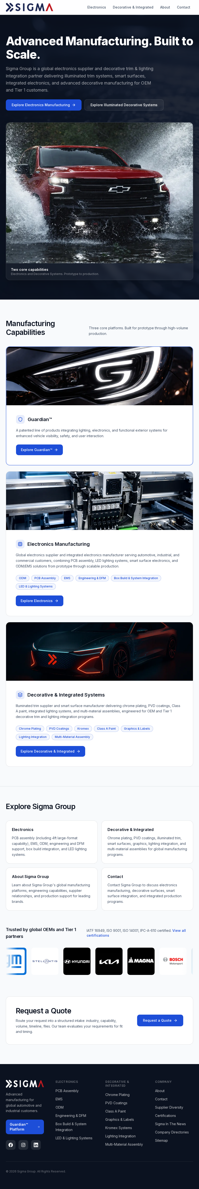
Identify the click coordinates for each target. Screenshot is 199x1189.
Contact (183, 7)
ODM (22, 578)
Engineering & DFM (92, 578)
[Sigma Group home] (29, 7)
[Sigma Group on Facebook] (11, 1145)
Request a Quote (157, 1020)
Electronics (96, 7)
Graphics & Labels (137, 728)
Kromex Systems (118, 1128)
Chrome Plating (30, 728)
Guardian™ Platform (19, 1126)
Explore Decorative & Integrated (48, 751)
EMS (67, 578)
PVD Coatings (59, 728)
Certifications (165, 1116)
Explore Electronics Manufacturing (41, 105)
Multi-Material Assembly (72, 737)
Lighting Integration (33, 737)
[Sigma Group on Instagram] (23, 1145)
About (165, 7)
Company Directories (172, 1132)
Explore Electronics (37, 601)
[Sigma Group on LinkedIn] (36, 1145)
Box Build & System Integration (136, 578)
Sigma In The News (170, 1124)
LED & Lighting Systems (36, 586)
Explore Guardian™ (36, 450)
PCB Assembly (45, 578)
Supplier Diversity (169, 1107)
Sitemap (161, 1140)
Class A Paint (106, 728)
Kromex (83, 728)
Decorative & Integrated (133, 7)
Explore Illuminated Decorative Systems (124, 105)
